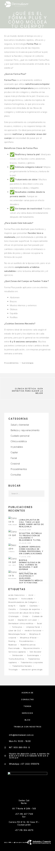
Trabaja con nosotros (27, 727)
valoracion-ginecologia (31, 669)
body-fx (11, 606)
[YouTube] (31, 787)
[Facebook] (16, 787)
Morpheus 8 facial (28, 637)
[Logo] (16, 4)
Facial (14, 458)
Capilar (14, 452)
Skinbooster (17, 655)
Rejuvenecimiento (31, 648)
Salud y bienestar (20, 424)
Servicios (27, 713)
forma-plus (17, 627)
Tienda (27, 706)
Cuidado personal (20, 435)
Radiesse (12, 645)
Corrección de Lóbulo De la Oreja (23, 613)
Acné (30, 595)
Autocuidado (27, 598)
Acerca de (27, 693)
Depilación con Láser (27, 620)
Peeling (11, 641)
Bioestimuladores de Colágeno (22, 602)
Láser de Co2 (14, 630)
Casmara (33, 606)
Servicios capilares (17, 652)
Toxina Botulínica (16, 659)
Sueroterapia (27, 363)
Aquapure (12, 598)
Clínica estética (19, 441)
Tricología (12, 669)
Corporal (15, 463)
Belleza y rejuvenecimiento (25, 430)
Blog (27, 720)
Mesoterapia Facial (17, 634)
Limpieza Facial (33, 627)
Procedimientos (11, 363)
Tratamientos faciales (22, 666)
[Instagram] (24, 787)
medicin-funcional (33, 630)
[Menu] (48, 4)
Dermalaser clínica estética (20, 623)
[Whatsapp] (38, 787)
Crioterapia (13, 616)
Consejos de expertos (30, 609)
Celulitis (12, 609)
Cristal (25, 616)
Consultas (16, 474)
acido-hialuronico (16, 595)
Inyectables (17, 446)
